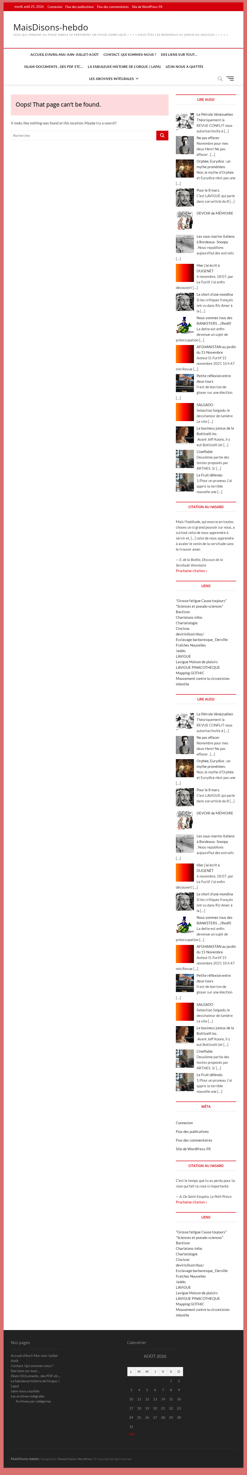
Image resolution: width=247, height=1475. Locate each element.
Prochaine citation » (191, 570)
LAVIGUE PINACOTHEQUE (198, 667)
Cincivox (183, 628)
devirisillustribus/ (190, 634)
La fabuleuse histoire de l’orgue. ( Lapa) (124, 67)
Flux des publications (79, 7)
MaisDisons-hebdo (50, 27)
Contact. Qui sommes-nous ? (129, 54)
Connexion (55, 7)
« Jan (130, 1434)
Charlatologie (187, 623)
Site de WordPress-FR (147, 7)
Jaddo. (181, 650)
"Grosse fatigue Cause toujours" (201, 600)
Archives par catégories (33, 1401)
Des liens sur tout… (179, 54)
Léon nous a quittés (185, 67)
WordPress (85, 1459)
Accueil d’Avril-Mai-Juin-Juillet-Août (64, 54)
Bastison (183, 612)
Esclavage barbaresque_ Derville (202, 639)
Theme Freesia (66, 1459)
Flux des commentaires (113, 7)
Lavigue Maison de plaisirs (197, 662)
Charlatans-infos (189, 617)
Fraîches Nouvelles (191, 645)
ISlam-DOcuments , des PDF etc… (53, 67)
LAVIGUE (183, 656)
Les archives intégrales (111, 79)
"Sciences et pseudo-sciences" (199, 606)
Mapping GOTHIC (190, 673)
